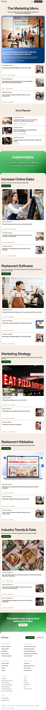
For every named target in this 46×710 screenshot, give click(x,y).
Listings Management (6, 656)
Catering (3, 670)
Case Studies (4, 678)
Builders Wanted (27, 684)
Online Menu (4, 651)
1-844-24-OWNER (4, 698)
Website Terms (13, 705)
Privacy (8, 705)
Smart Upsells (4, 665)
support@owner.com (5, 700)
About (25, 678)
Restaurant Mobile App (5, 686)
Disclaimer (18, 705)
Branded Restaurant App (30, 646)
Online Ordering (5, 663)
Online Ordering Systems (6, 688)
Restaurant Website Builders (7, 690)
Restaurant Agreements (24, 705)
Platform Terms (31, 705)
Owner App (26, 663)
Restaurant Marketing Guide (6, 680)
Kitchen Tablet (27, 668)
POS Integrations (28, 670)
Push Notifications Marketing (30, 653)
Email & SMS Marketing (29, 651)
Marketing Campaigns (29, 649)
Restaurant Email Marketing (6, 684)
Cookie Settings (3, 705)
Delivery (3, 668)
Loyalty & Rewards (28, 656)
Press (25, 686)
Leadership (26, 682)
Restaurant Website (6, 646)
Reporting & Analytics (29, 665)
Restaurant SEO (5, 649)
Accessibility (37, 705)
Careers (25, 680)
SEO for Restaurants (5, 682)
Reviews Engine (5, 653)
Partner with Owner (28, 688)
